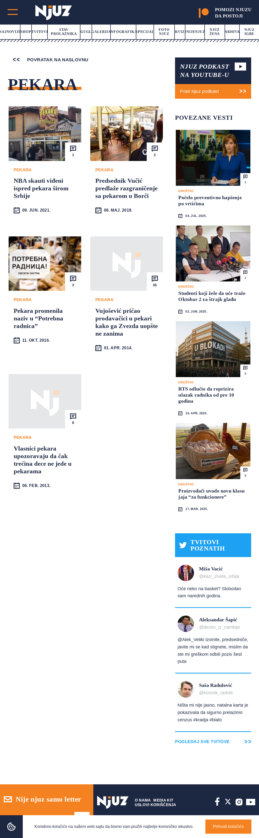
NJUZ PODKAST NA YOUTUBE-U (204, 70)
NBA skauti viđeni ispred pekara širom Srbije (41, 188)
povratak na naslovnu (57, 59)
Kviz (180, 32)
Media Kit (163, 800)
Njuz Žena (214, 32)
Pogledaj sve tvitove (202, 742)
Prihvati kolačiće (228, 826)
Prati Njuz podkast (199, 91)
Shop (25, 32)
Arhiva (232, 32)
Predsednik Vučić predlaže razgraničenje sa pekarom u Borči (126, 188)
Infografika (123, 32)
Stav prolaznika (64, 32)
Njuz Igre (249, 32)
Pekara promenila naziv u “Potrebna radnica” (38, 318)
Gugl (86, 32)
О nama (143, 800)
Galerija (101, 32)
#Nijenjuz (194, 32)
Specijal (145, 32)
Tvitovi (39, 32)
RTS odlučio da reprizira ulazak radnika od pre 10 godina (206, 395)
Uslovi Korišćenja (155, 805)
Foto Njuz (164, 32)
